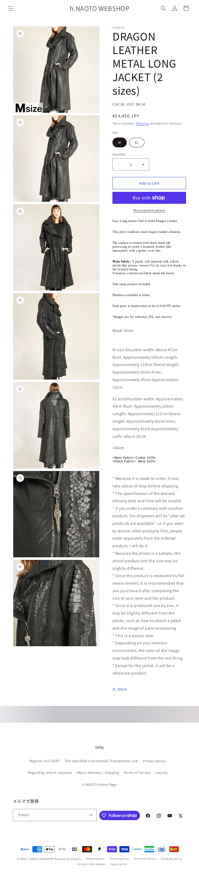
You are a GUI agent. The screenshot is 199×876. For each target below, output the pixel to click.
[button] (11, 8)
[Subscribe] (90, 815)
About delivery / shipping (98, 772)
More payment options (149, 210)
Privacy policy (154, 761)
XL (137, 142)
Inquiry (161, 772)
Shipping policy (171, 858)
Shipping (142, 123)
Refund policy (95, 858)
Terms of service (137, 772)
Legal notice (118, 864)
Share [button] (122, 689)
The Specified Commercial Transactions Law (101, 761)
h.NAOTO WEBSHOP (40, 859)
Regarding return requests (50, 772)
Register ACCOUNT (45, 761)
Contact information (91, 864)
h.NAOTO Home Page (99, 784)
